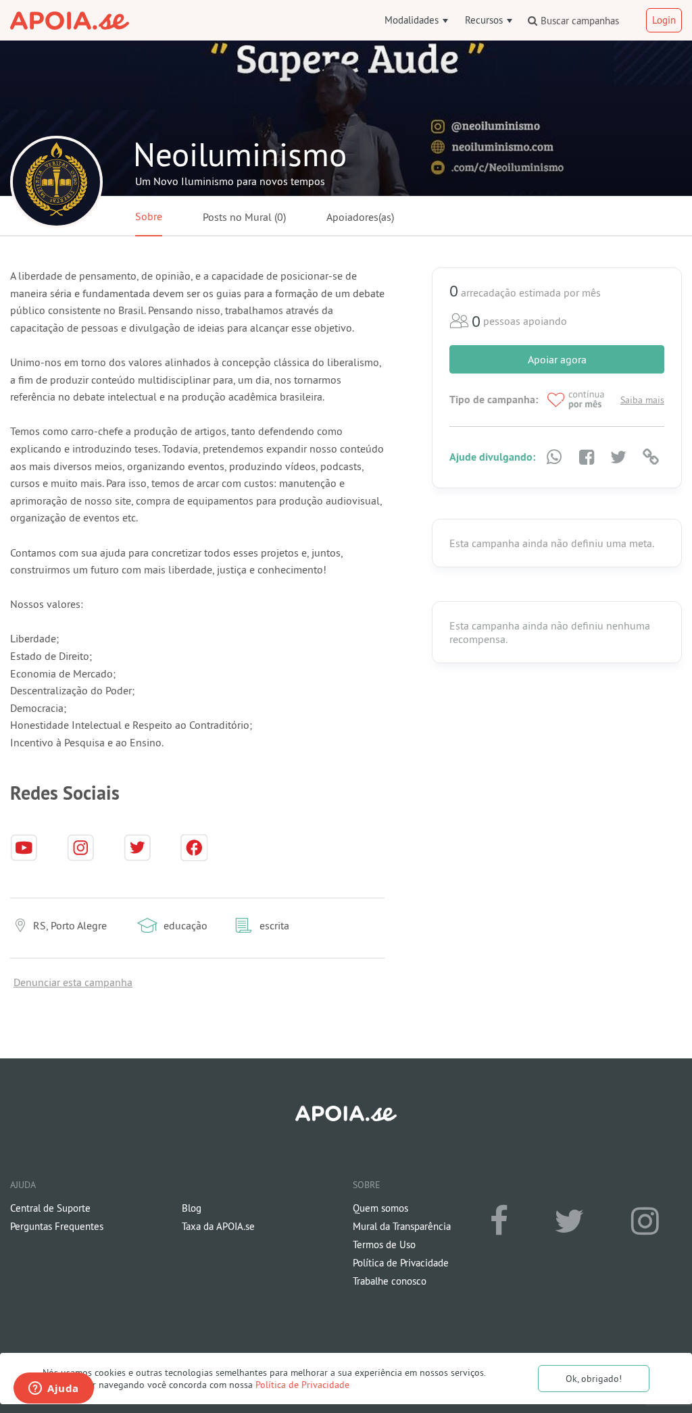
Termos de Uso (384, 1244)
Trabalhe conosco (389, 1281)
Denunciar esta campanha (73, 982)
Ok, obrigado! (594, 1378)
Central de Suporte (50, 1208)
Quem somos (380, 1208)
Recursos (485, 20)
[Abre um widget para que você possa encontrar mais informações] (54, 1389)
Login (664, 20)
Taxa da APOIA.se (218, 1226)
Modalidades (413, 20)
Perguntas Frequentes (56, 1226)
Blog (191, 1208)
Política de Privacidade (302, 1385)
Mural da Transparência (402, 1226)
